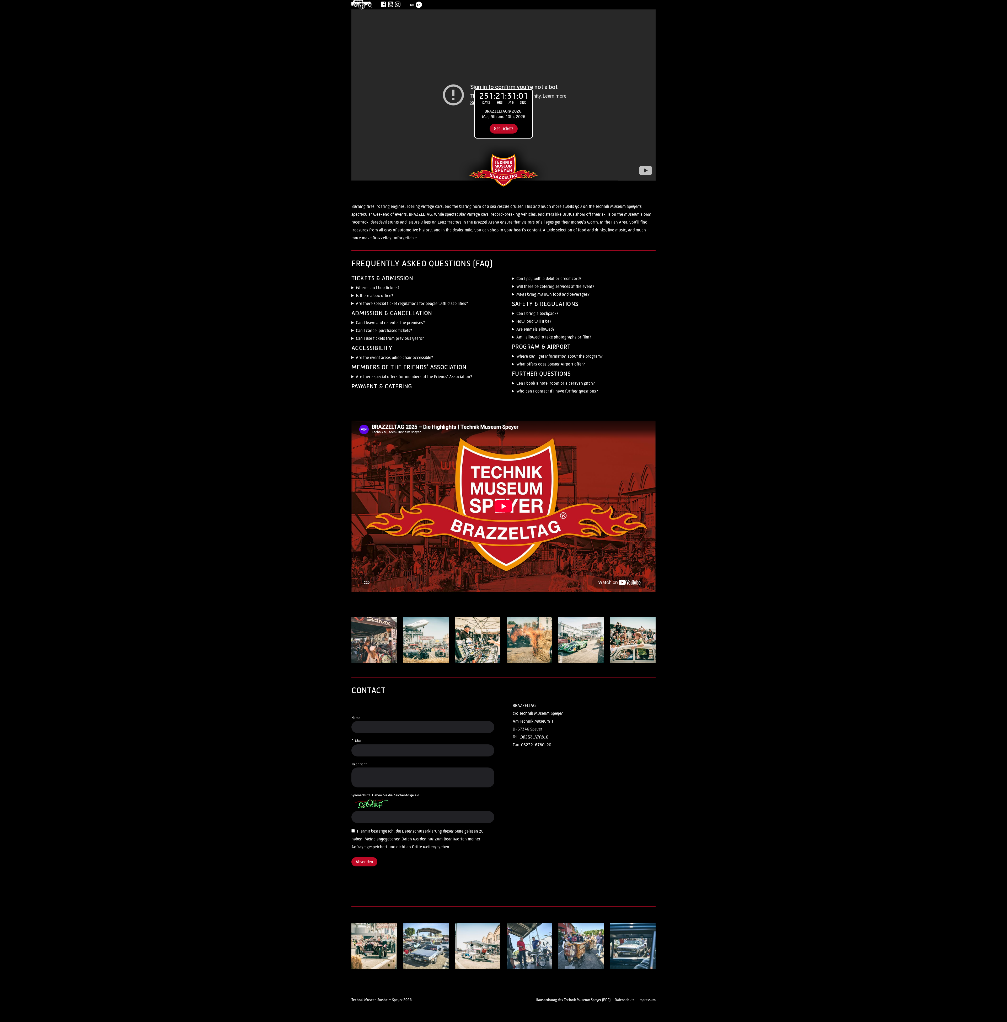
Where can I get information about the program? (559, 356)
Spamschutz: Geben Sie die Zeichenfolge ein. (385, 795)
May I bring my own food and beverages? (553, 294)
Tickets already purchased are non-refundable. (393, 331)
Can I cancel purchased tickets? (384, 330)
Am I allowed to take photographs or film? (553, 337)
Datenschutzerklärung (422, 831)
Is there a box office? (374, 295)
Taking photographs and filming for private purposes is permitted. (570, 338)
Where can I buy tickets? (377, 287)
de (412, 5)
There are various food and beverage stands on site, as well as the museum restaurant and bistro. (579, 287)
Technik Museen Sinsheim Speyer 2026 (381, 1000)
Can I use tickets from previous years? (390, 338)
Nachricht (359, 764)
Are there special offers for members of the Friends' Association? (414, 376)
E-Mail (356, 741)
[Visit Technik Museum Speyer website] (361, 4)
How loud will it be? (533, 321)
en (419, 5)
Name (355, 718)
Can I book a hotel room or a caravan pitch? (555, 383)
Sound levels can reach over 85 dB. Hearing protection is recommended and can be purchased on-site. (583, 322)
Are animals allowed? (535, 329)
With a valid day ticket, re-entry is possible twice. (395, 323)
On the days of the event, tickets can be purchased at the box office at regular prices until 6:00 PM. (420, 296)
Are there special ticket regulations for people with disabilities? (412, 303)
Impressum (647, 1000)
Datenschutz (624, 1000)
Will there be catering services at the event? (555, 286)
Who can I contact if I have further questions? (557, 391)
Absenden (364, 861)
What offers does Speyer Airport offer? (550, 364)
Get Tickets (503, 128)
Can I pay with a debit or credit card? (548, 278)
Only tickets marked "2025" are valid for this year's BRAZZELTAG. (409, 339)
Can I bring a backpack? (537, 313)
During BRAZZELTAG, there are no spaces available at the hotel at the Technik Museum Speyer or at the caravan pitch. (581, 384)
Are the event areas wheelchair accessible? (394, 357)
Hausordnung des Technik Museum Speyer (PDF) (573, 1000)
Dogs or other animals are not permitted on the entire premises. (569, 330)
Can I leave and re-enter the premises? (390, 322)
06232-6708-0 (534, 736)
